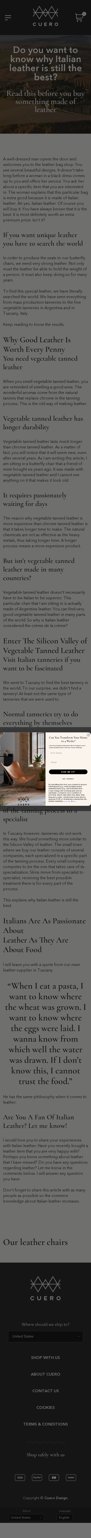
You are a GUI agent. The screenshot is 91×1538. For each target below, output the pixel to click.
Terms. (74, 801)
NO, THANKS (68, 778)
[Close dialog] (88, 734)
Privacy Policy (67, 801)
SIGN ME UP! (68, 772)
